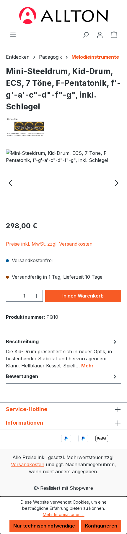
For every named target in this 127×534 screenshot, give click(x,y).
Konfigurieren (101, 526)
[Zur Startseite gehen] (63, 15)
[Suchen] (86, 34)
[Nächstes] (116, 182)
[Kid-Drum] (63, 182)
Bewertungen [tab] (22, 376)
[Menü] (13, 34)
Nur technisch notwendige (44, 526)
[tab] (62, 353)
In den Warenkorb (83, 296)
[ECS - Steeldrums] (63, 127)
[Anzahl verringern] (12, 296)
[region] (63, 182)
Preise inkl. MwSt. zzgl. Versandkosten (49, 244)
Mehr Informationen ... (63, 514)
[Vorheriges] (10, 182)
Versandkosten (27, 464)
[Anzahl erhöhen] (36, 296)
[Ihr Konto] (100, 34)
